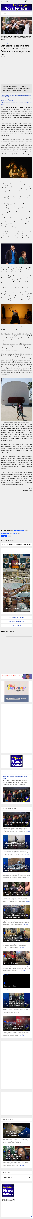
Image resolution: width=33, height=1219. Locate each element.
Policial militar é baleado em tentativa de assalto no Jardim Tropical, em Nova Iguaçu (15, 1026)
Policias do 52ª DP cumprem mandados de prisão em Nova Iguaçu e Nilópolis (16, 564)
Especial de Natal (10, 986)
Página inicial (16, 625)
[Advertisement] (14, 71)
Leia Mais (28, 831)
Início (2, 43)
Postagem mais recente (16, 617)
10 (5, 1021)
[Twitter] (4, 1)
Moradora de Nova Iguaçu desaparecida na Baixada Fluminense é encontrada (13, 1156)
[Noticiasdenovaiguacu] (9, 1)
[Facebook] (1, 1)
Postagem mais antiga (16, 621)
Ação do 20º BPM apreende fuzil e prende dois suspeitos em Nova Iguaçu (16, 845)
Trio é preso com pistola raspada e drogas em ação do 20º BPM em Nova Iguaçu (16, 868)
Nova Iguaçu (7, 43)
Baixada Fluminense (15, 43)
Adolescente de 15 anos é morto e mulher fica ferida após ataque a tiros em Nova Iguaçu (16, 961)
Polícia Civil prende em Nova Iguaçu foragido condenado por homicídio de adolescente (15, 1003)
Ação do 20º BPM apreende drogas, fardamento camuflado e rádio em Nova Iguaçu (15, 938)
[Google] (7, 1)
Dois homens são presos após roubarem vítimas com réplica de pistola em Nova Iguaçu (16, 915)
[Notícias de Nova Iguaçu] (16, 10)
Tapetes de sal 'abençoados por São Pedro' (16, 608)
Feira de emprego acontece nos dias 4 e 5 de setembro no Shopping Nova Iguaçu (15, 1133)
